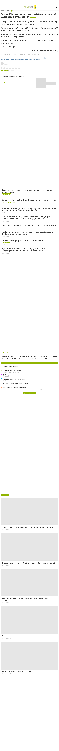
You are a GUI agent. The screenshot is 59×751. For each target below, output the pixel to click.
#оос (36, 58)
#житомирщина (14, 58)
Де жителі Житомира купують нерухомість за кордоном (22, 241)
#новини (40, 58)
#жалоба (38, 59)
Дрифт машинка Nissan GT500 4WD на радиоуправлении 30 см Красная (28, 528)
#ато (33, 58)
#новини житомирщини (30, 59)
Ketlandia (6, 63)
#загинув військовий (5, 58)
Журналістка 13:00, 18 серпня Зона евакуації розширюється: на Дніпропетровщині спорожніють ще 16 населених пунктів (25, 250)
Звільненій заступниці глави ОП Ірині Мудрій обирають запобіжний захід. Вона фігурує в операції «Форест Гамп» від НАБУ (29, 209)
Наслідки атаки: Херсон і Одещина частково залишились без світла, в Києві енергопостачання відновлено (27, 233)
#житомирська (22, 58)
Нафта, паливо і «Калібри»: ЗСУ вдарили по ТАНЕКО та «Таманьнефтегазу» (29, 225)
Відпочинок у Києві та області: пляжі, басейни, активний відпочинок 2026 (29, 200)
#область (29, 58)
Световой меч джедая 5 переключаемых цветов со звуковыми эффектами (25, 599)
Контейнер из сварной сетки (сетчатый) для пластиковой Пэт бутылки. (28, 636)
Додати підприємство (29, 393)
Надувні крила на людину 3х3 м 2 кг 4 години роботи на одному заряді (28, 563)
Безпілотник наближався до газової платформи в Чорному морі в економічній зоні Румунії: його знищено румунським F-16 (26, 218)
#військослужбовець (5, 59)
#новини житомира (19, 59)
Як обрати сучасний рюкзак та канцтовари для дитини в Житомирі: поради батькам (27, 191)
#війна (12, 59)
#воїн (50, 58)
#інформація (46, 58)
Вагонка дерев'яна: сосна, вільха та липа (17, 672)
